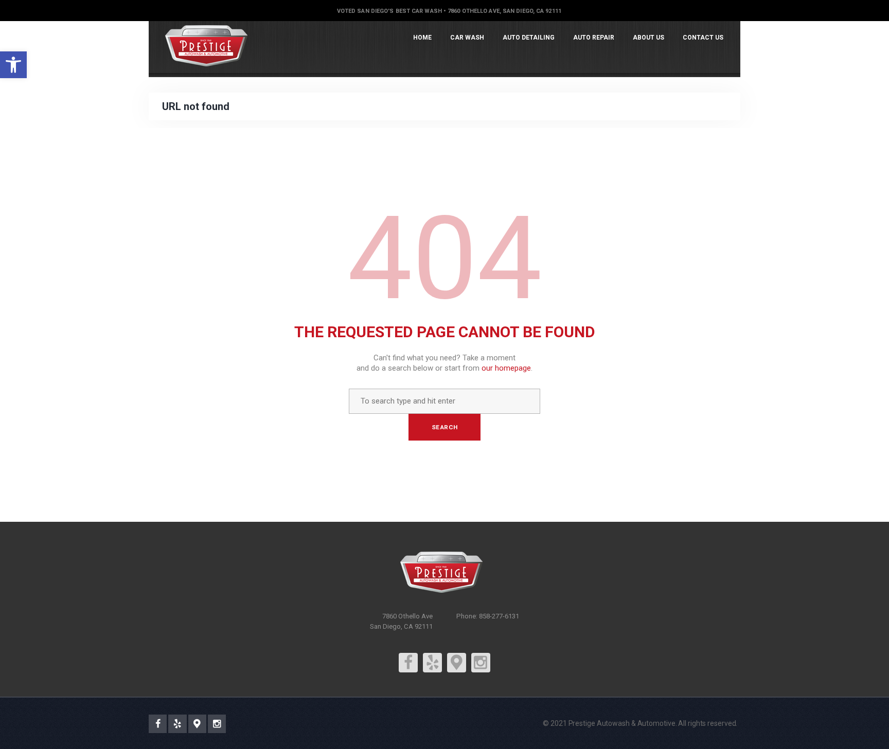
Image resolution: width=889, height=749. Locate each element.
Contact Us (703, 37)
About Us (648, 37)
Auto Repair (593, 37)
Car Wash (467, 37)
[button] (13, 64)
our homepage (506, 368)
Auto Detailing (529, 37)
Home (422, 37)
